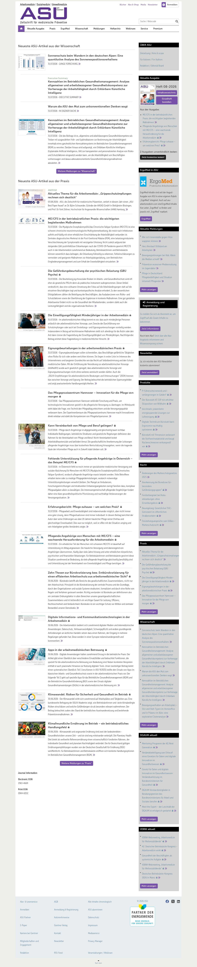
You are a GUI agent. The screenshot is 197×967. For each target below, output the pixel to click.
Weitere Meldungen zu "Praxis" (76, 763)
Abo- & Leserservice (28, 901)
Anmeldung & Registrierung (66, 909)
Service (144, 28)
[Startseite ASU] (100, 13)
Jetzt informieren (150, 329)
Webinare (130, 28)
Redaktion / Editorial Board (152, 65)
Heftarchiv (115, 28)
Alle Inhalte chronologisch (100, 901)
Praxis (52, 28)
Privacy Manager (95, 941)
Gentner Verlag (60, 925)
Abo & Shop (133, 5)
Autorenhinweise (61, 917)
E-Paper (23, 925)
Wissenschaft (81, 28)
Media (143, 5)
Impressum (93, 925)
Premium (158, 28)
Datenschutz (93, 917)
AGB (56, 901)
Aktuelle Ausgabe (35, 28)
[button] (99, 29)
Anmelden (24, 909)
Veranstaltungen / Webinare (100, 952)
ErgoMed (65, 28)
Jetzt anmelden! (150, 372)
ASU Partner (25, 917)
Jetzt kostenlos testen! (153, 157)
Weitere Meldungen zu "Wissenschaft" (76, 171)
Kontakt (57, 933)
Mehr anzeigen (149, 289)
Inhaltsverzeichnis (167, 92)
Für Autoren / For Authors (151, 59)
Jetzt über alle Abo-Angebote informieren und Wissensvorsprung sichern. (156, 339)
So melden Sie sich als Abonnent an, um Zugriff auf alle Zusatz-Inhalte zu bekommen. (158, 318)
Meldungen (99, 28)
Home (21, 29)
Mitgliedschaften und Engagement (29, 943)
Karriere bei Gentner (29, 933)
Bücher (123, 5)
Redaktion (24, 952)
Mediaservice (93, 933)
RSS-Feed (58, 952)
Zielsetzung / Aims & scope (152, 53)
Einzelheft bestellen (167, 100)
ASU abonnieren (95, 909)
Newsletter (152, 5)
